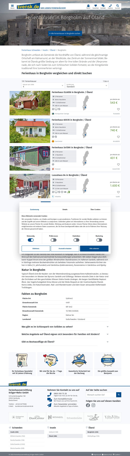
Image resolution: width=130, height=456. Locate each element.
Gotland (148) (53, 432)
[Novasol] (55, 417)
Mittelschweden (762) (17, 436)
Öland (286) (53, 436)
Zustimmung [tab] (34, 209)
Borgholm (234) (93, 432)
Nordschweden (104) (17, 440)
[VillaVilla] (112, 417)
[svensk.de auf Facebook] (88, 405)
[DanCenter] (36, 417)
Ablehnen (35, 248)
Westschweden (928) (17, 448)
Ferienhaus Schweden (31, 50)
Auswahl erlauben (65, 248)
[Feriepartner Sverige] (18, 417)
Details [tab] (65, 209)
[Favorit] (118, 109)
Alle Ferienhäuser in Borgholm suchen (65, 33)
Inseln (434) (14, 432)
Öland (52, 50)
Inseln (45, 50)
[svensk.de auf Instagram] (93, 405)
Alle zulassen (94, 248)
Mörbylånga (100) (93, 436)
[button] (12, 6)
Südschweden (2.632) (17, 444)
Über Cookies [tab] (95, 209)
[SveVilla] (93, 417)
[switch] (53, 240)
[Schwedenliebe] (74, 417)
